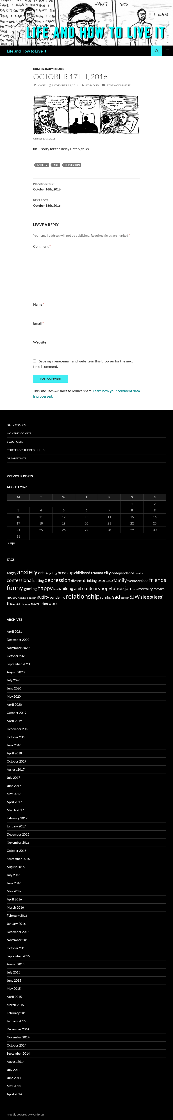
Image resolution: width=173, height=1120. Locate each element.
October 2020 (16, 656)
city (107, 572)
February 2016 (17, 915)
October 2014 (16, 1045)
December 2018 (18, 729)
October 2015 (16, 948)
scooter (125, 597)
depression (72, 164)
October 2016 (16, 850)
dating (38, 580)
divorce (76, 580)
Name (38, 304)
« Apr (11, 543)
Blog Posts (15, 441)
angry (11, 572)
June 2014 (14, 1078)
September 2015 (18, 956)
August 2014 (16, 1061)
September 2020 (18, 664)
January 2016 (16, 923)
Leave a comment (118, 85)
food (144, 580)
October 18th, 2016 (47, 202)
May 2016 (14, 891)
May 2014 (14, 1086)
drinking (90, 580)
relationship (83, 596)
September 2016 (18, 859)
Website (39, 342)
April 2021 (14, 631)
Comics (38, 69)
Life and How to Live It (26, 50)
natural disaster (27, 597)
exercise (105, 580)
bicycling (50, 573)
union (44, 604)
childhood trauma (88, 572)
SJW (135, 596)
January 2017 (16, 826)
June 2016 (14, 883)
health (57, 589)
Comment (42, 246)
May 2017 (14, 794)
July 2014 (13, 1070)
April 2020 (14, 704)
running (106, 597)
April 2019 (14, 721)
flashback (134, 581)
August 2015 (16, 964)
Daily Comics (54, 69)
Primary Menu (167, 51)
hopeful (108, 588)
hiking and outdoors (80, 588)
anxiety (42, 164)
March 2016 (15, 907)
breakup (65, 572)
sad (116, 596)
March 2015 (15, 1005)
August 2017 (16, 769)
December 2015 (18, 932)
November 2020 (18, 648)
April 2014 (14, 1094)
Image (41, 85)
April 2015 (14, 997)
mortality (145, 589)
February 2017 (17, 818)
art (56, 164)
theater (14, 603)
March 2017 (15, 810)
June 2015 (14, 980)
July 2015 (13, 972)
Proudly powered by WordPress (25, 1114)
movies (158, 588)
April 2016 (14, 899)
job (128, 588)
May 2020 (14, 696)
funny (15, 587)
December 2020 (18, 639)
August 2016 (16, 867)
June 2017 (14, 786)
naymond (92, 85)
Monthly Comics (19, 433)
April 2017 (14, 802)
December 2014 (18, 1029)
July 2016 (13, 875)
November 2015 (18, 940)
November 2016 (18, 842)
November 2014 (18, 1037)
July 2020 (13, 680)
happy (45, 587)
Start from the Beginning (26, 450)
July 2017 (13, 777)
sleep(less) (152, 597)
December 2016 (18, 834)
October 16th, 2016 (47, 186)
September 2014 (18, 1053)
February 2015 (17, 1013)
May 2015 (14, 988)
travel (35, 604)
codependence (123, 573)
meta (135, 589)
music (12, 597)
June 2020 (14, 688)
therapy (26, 603)
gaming (30, 588)
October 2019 (16, 713)
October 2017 (16, 761)
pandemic (57, 597)
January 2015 (16, 1021)
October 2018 (16, 737)
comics (139, 573)
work (52, 603)
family (120, 580)
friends (157, 579)
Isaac (120, 589)
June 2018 (14, 745)
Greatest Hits (16, 458)
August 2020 (16, 672)
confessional (20, 580)
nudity (43, 597)
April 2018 (14, 753)
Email (38, 323)
